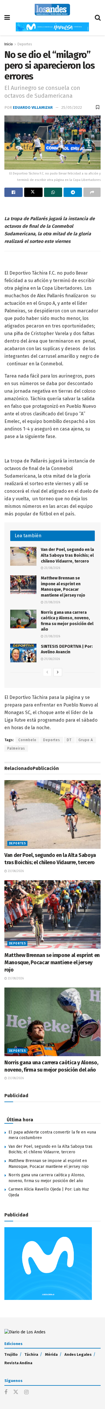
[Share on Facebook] (13, 192)
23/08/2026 (51, 568)
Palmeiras (16, 748)
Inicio (8, 44)
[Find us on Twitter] (15, 1392)
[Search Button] (98, 17)
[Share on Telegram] (73, 192)
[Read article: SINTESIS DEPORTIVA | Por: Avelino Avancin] (23, 653)
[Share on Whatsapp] (53, 192)
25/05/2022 (71, 107)
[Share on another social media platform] (92, 192)
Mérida (51, 1354)
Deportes (25, 44)
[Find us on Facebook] (5, 1392)
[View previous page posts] (47, 672)
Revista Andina (18, 1363)
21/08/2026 (51, 659)
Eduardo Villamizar (33, 107)
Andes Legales (78, 1354)
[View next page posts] (57, 672)
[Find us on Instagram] (26, 1392)
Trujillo (11, 1354)
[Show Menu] (7, 17)
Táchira (31, 1354)
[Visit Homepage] (52, 9)
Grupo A (85, 740)
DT (69, 740)
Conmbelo (27, 740)
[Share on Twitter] (33, 192)
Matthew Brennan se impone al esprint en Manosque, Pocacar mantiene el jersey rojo (52, 962)
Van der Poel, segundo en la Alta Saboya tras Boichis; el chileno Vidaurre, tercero (67, 555)
